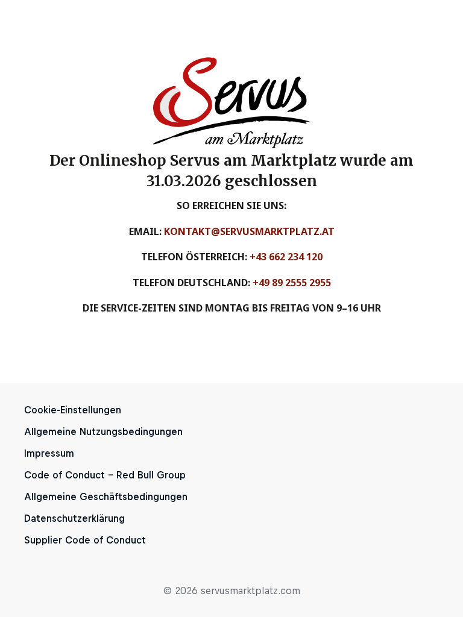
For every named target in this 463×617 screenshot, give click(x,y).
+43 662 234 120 (286, 256)
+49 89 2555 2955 (292, 282)
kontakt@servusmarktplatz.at (249, 231)
